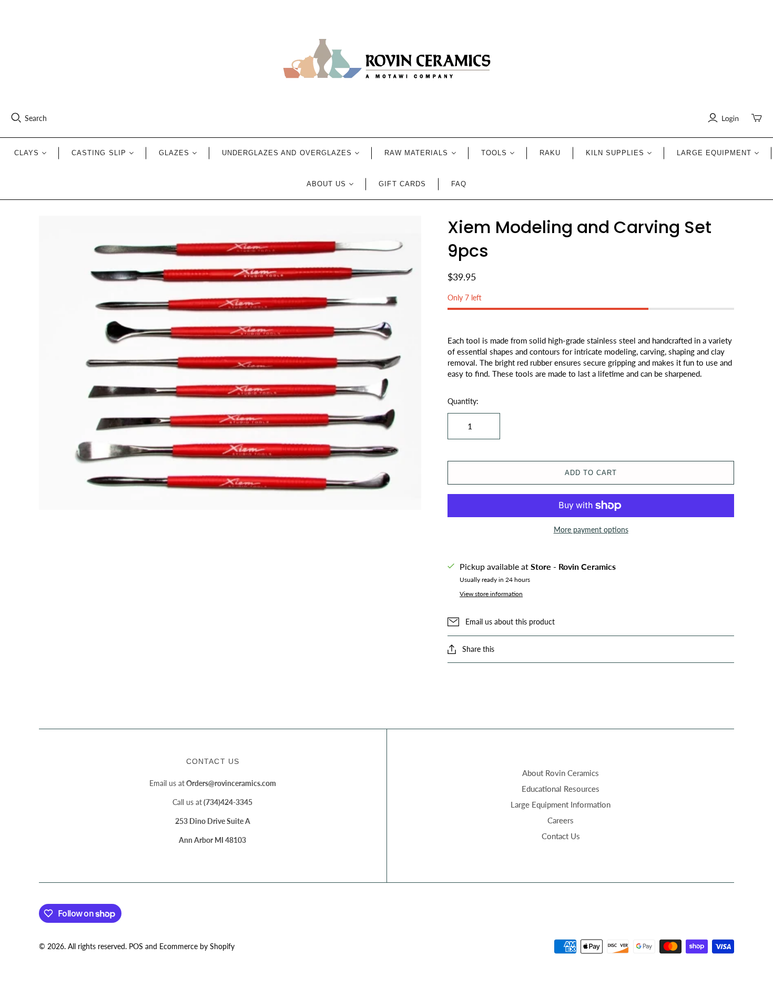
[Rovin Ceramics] (386, 59)
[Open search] (16, 118)
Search (36, 118)
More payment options (591, 529)
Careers (560, 820)
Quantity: (463, 401)
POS (136, 946)
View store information (491, 594)
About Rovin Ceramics (560, 773)
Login (730, 118)
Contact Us (561, 836)
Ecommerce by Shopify (197, 946)
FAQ (458, 184)
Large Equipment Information (561, 804)
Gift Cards (402, 184)
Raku (550, 153)
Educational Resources (560, 788)
